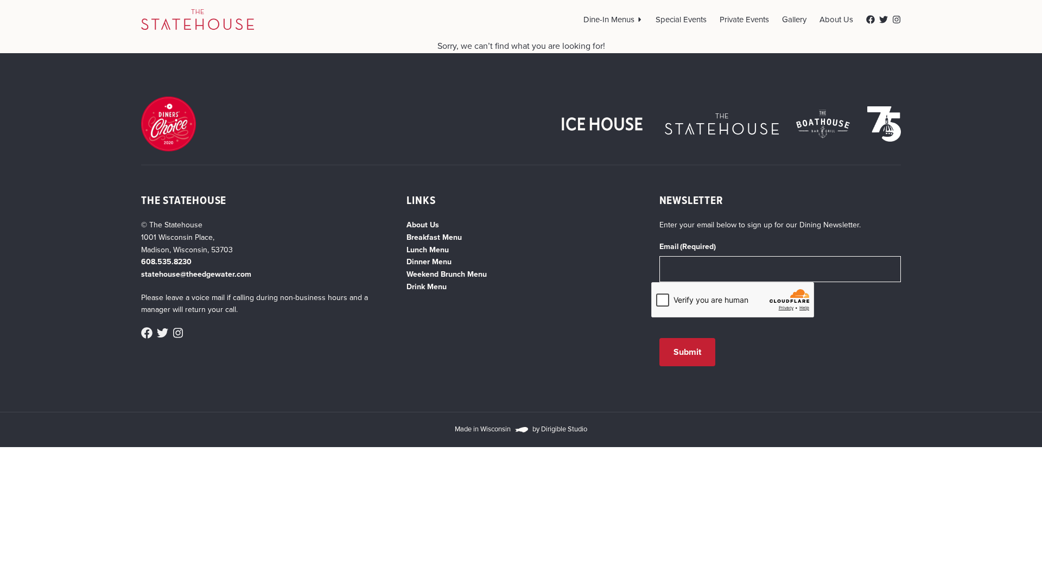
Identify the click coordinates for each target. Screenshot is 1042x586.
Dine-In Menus (608, 20)
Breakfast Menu (434, 237)
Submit (688, 352)
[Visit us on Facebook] (870, 19)
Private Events (744, 20)
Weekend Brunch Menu (446, 274)
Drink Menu (426, 286)
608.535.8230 (166, 261)
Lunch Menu (427, 250)
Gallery (794, 20)
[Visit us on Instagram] (896, 19)
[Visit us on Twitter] (883, 19)
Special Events (681, 20)
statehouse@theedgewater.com (196, 274)
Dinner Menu (429, 261)
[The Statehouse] (197, 19)
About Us (836, 20)
